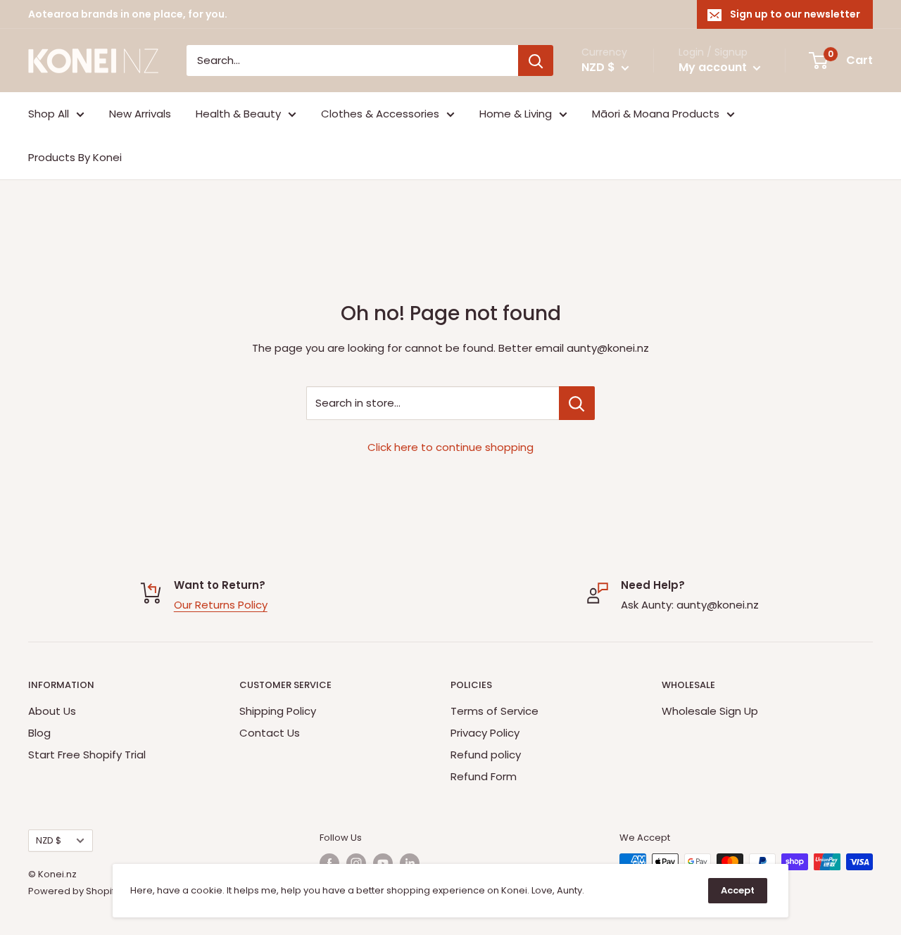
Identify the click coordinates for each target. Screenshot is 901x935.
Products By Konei (75, 157)
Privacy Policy (484, 732)
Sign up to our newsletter (795, 14)
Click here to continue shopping (450, 447)
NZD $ (48, 840)
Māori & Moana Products (655, 113)
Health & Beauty (238, 113)
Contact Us (269, 732)
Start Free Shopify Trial (87, 754)
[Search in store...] (577, 403)
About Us (52, 711)
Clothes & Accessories (380, 113)
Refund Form (483, 776)
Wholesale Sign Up (710, 711)
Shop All (48, 113)
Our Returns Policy (220, 604)
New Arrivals (140, 113)
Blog (39, 732)
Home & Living (515, 113)
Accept (738, 890)
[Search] (535, 60)
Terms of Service (494, 711)
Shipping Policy (277, 711)
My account (714, 67)
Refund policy (485, 754)
